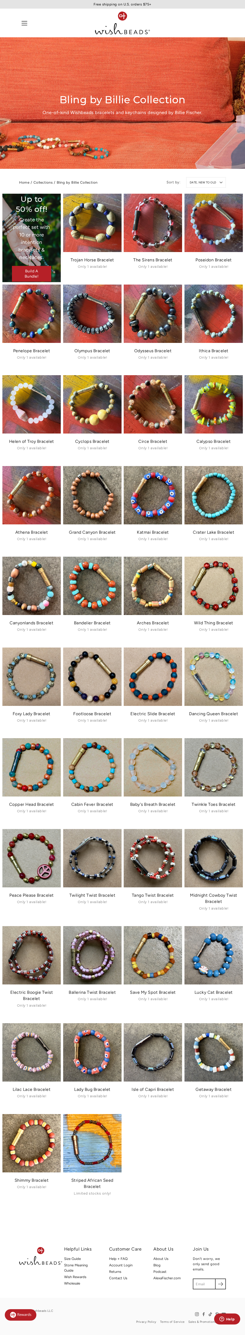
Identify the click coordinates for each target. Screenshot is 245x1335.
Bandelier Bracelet (92, 622)
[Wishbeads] (122, 23)
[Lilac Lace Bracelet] (31, 1052)
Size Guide (72, 1259)
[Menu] (24, 23)
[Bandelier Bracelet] (92, 586)
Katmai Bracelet (153, 531)
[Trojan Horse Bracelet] (92, 223)
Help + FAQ (118, 1259)
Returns (115, 1271)
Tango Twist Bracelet (153, 894)
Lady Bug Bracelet (92, 1089)
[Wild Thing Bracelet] (213, 586)
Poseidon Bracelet (213, 259)
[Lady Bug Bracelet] (92, 1052)
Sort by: (173, 182)
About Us (160, 1259)
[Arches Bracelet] (153, 586)
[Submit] (220, 1284)
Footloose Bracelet (92, 713)
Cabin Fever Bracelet (92, 804)
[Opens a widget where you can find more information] (227, 1319)
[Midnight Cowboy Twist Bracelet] (213, 858)
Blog (157, 1265)
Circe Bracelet (152, 441)
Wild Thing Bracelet (213, 622)
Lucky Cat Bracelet (213, 991)
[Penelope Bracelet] (31, 314)
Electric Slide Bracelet (152, 713)
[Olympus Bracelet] (92, 314)
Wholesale (72, 1283)
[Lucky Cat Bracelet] (213, 955)
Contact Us (118, 1278)
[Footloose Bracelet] (92, 677)
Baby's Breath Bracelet (153, 804)
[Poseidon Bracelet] (213, 223)
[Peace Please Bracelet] (31, 858)
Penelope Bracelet (31, 350)
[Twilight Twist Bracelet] (92, 858)
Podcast (160, 1271)
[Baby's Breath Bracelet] (153, 767)
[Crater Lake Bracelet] (213, 495)
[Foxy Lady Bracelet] (31, 677)
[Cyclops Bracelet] (92, 404)
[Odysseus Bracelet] (153, 314)
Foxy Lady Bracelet (31, 713)
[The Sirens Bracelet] (153, 223)
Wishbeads (39, 1311)
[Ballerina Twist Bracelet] (92, 955)
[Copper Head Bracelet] (31, 767)
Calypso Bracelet (213, 441)
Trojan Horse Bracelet (92, 259)
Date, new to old (203, 182)
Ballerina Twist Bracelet (92, 991)
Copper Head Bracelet (31, 804)
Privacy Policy (146, 1322)
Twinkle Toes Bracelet (214, 804)
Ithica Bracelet (213, 350)
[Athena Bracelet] (31, 495)
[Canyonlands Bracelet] (31, 586)
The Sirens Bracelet (153, 259)
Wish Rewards (75, 1277)
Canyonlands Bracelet (31, 622)
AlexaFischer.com (167, 1278)
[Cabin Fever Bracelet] (92, 767)
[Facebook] (203, 1314)
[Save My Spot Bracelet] (153, 955)
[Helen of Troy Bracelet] (31, 404)
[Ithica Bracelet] (213, 314)
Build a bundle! (32, 274)
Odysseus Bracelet (153, 350)
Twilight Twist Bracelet (92, 894)
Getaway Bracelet (213, 1089)
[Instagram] (197, 1314)
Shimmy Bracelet (32, 1179)
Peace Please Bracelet (31, 894)
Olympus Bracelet (92, 350)
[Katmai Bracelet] (153, 495)
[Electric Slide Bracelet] (153, 677)
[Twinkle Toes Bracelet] (213, 767)
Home (24, 182)
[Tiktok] (210, 1314)
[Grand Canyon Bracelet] (92, 495)
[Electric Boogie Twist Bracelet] (31, 955)
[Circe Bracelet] (153, 404)
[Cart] (222, 23)
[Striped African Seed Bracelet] (92, 1143)
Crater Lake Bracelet (213, 531)
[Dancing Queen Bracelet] (213, 677)
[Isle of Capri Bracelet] (153, 1052)
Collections (43, 182)
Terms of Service (172, 1322)
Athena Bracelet (31, 531)
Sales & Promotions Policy (207, 1322)
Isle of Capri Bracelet (153, 1089)
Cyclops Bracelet (92, 441)
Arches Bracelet (153, 622)
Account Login (121, 1265)
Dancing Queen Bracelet (213, 713)
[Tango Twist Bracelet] (153, 858)
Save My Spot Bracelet (153, 991)
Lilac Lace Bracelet (32, 1089)
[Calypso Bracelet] (213, 404)
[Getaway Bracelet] (213, 1052)
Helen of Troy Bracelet (31, 441)
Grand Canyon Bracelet (92, 531)
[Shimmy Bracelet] (31, 1143)
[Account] (211, 23)
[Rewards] (20, 1315)
